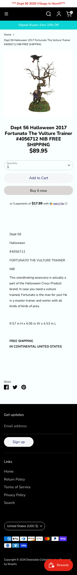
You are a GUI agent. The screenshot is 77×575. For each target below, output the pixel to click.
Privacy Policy (14, 495)
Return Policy (14, 479)
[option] (38, 84)
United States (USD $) (22, 526)
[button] (38, 203)
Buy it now (38, 190)
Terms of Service (17, 487)
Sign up (19, 441)
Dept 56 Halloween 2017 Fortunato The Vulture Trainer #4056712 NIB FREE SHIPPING (37, 42)
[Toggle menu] (6, 14)
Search (9, 502)
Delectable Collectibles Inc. (42, 560)
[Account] (59, 12)
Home (7, 34)
